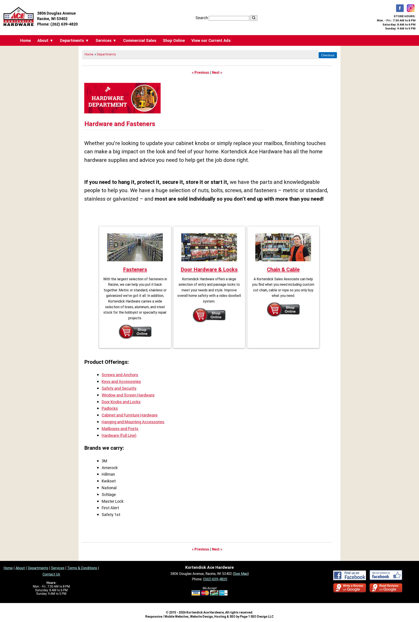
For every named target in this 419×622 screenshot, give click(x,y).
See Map (241, 574)
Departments (106, 54)
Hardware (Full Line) (119, 435)
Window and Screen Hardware (128, 395)
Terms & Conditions (82, 568)
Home (25, 40)
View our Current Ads (211, 40)
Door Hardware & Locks (209, 270)
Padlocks (110, 408)
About (20, 568)
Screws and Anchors (120, 375)
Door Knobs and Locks (121, 402)
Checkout (327, 55)
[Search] (253, 18)
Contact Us (51, 574)
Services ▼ (106, 40)
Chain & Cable (283, 270)
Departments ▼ (74, 40)
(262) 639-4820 (64, 24)
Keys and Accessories (121, 381)
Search (202, 17)
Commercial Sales (139, 40)
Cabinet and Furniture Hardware (130, 415)
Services (57, 568)
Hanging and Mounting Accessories (133, 422)
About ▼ (45, 40)
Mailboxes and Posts (120, 428)
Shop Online (174, 40)
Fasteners (135, 270)
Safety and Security (119, 388)
